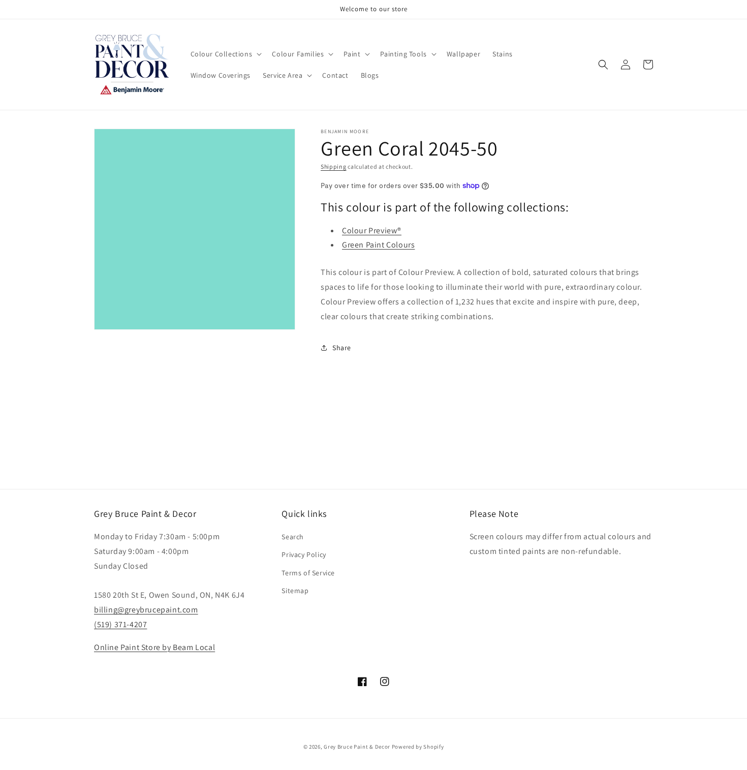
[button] (225, 54)
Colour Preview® (371, 230)
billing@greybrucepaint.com (146, 609)
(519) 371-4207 (120, 624)
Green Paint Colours (378, 244)
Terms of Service (308, 572)
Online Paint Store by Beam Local (154, 647)
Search (293, 536)
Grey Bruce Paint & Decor (357, 746)
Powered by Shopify (418, 746)
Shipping (334, 166)
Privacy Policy (304, 554)
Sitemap (295, 590)
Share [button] (341, 347)
